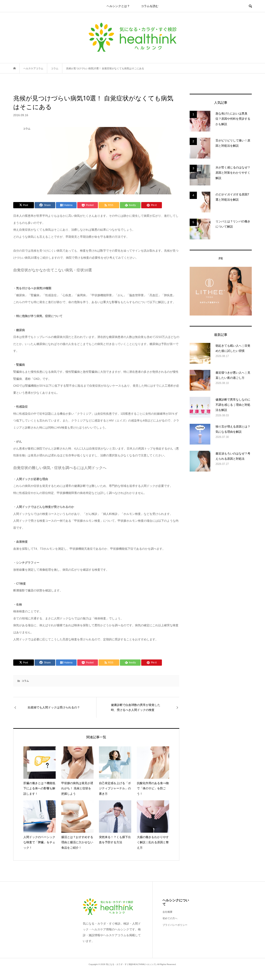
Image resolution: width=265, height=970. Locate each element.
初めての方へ (170, 918)
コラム (25, 680)
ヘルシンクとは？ (118, 6)
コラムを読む (149, 6)
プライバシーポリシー (175, 925)
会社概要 (167, 911)
